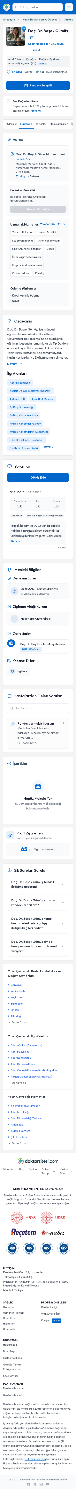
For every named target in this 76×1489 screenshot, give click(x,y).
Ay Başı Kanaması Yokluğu (25, 423)
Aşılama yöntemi (21, 1131)
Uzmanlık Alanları (13, 1312)
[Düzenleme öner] (32, 37)
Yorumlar (41, 124)
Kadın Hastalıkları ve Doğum (40, 19)
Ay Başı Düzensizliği (21, 407)
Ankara (69, 19)
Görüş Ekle (38, 477)
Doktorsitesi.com (13, 1388)
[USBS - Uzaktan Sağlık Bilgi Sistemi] (52, 1217)
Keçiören (16, 997)
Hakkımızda (10, 1344)
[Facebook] (28, 1484)
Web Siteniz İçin (50, 1314)
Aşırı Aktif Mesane (43, 399)
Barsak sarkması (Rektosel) (26, 440)
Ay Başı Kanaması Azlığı (24, 415)
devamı (42, 63)
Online (33, 1169)
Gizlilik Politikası (12, 1358)
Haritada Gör (23, 159)
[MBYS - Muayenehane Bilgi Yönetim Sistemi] (23, 1217)
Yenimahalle (18, 991)
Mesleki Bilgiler (59, 124)
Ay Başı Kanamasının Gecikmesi (29, 432)
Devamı (15, 540)
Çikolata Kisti (19, 1137)
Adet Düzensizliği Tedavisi (26, 1118)
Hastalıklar (9, 1318)
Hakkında (26, 124)
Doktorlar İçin (49, 1307)
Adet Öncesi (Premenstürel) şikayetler (34, 1070)
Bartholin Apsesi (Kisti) (24, 448)
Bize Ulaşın (9, 1351)
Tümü (47, 447)
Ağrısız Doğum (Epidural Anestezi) (30, 391)
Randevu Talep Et (41, 85)
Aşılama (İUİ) (17, 399)
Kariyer (50, 1320)
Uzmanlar (9, 1307)
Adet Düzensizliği (20, 382)
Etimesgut (17, 1003)
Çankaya (21, 176)
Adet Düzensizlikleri (23, 1064)
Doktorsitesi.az (12, 1395)
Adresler (11, 124)
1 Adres (28, 72)
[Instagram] (41, 1484)
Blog (21, 1169)
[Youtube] (47, 1484)
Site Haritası (10, 1376)
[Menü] (69, 7)
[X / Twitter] (34, 1484)
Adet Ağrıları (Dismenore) (26, 1045)
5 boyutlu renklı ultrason (25, 1106)
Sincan (15, 1010)
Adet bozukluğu (20, 1051)
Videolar (8, 1169)
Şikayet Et (61, 547)
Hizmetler (9, 1323)
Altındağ (16, 1016)
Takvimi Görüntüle (38, 209)
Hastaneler (10, 1329)
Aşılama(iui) (18, 1124)
